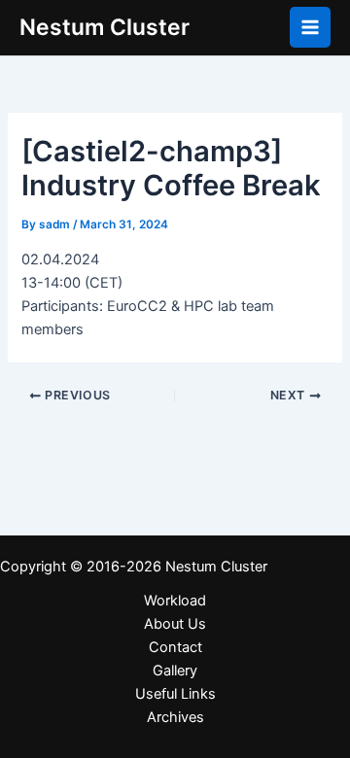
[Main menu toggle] (310, 27)
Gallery (175, 670)
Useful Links (175, 694)
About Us (175, 624)
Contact (175, 647)
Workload (175, 600)
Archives (175, 717)
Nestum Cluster (104, 27)
